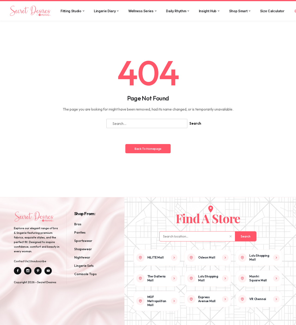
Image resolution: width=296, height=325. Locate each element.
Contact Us (21, 261)
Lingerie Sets (84, 266)
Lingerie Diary (105, 11)
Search (195, 123)
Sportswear (83, 241)
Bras (77, 224)
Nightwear (82, 257)
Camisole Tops (85, 274)
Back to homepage (148, 148)
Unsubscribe (38, 261)
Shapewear (83, 249)
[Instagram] (27, 270)
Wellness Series (141, 11)
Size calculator (272, 11)
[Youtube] (48, 270)
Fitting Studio (71, 11)
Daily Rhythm (176, 11)
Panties (80, 232)
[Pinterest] (38, 270)
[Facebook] (17, 270)
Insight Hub (207, 11)
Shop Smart (238, 11)
